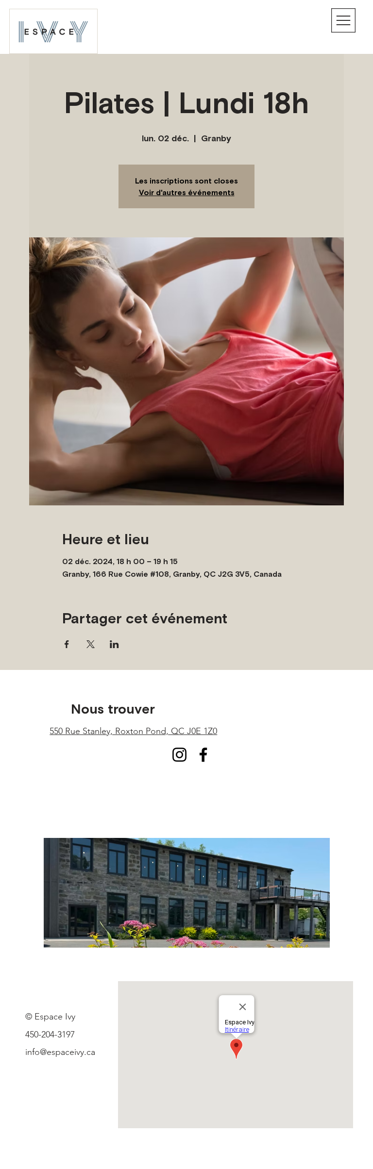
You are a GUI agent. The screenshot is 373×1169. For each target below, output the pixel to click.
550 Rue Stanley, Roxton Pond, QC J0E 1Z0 (133, 731)
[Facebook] (203, 754)
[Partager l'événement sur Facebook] (66, 644)
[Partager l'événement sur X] (90, 644)
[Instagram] (179, 754)
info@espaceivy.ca (60, 1052)
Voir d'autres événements (187, 192)
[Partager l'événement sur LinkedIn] (114, 644)
